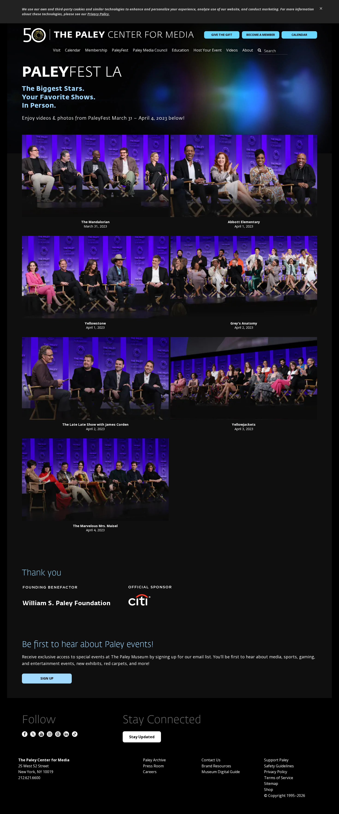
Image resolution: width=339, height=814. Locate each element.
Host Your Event (207, 50)
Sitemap (271, 783)
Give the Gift (221, 35)
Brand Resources (216, 765)
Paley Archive (154, 759)
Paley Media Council (150, 50)
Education (180, 50)
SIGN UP (47, 678)
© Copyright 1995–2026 (284, 795)
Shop (268, 789)
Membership (96, 50)
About (247, 50)
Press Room (153, 765)
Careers (150, 771)
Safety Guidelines (279, 765)
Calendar (299, 35)
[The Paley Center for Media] (108, 35)
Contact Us (211, 759)
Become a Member (260, 35)
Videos (232, 50)
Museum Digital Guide (221, 771)
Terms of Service (278, 777)
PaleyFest (120, 50)
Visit (56, 50)
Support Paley (276, 759)
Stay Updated (142, 736)
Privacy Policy (275, 771)
